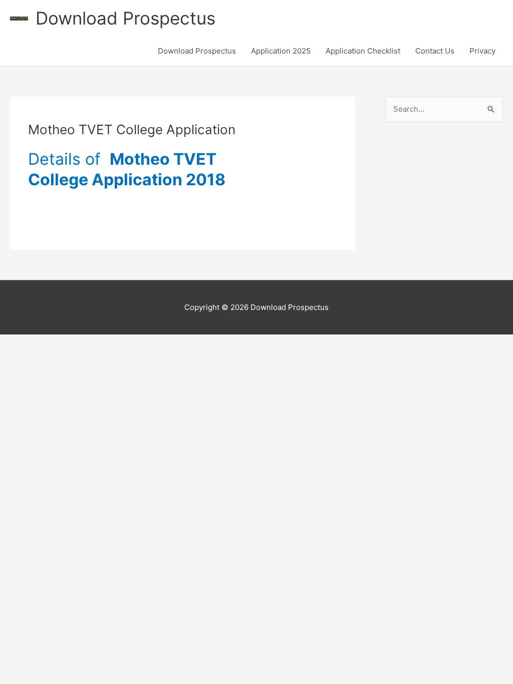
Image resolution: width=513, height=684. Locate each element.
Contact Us (434, 51)
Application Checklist (363, 51)
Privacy (482, 51)
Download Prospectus (125, 18)
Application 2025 (281, 51)
